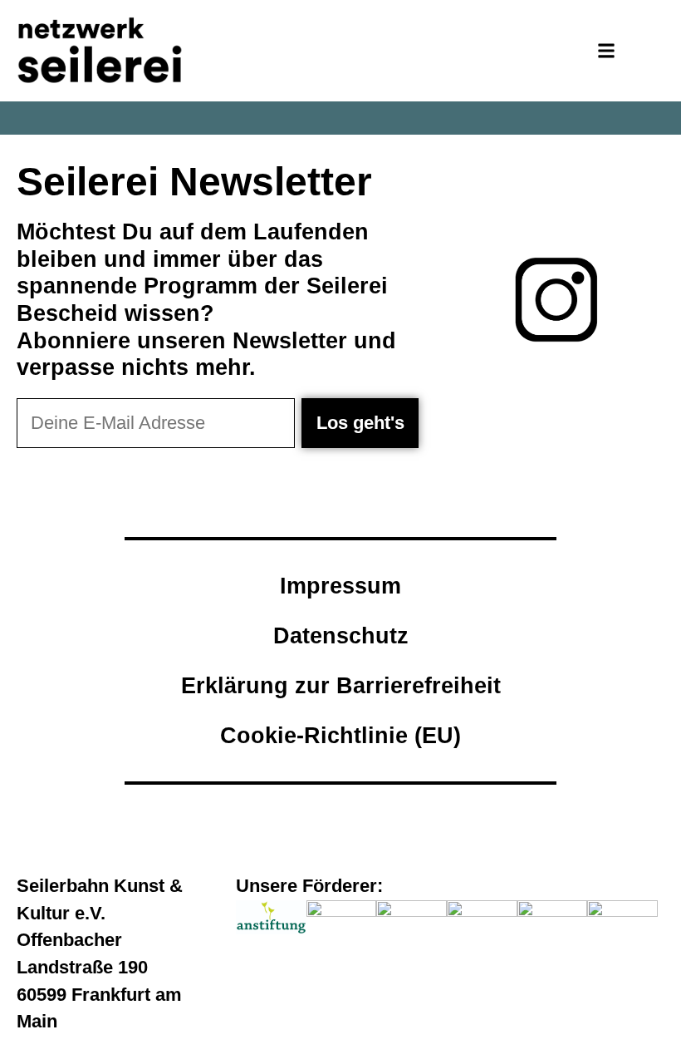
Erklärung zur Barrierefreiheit (341, 685)
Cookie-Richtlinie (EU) (340, 735)
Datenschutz (341, 635)
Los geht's (360, 422)
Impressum (340, 585)
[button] (606, 51)
